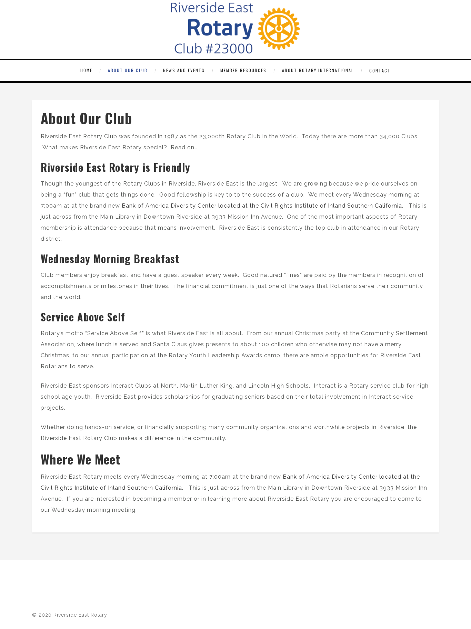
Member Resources (243, 70)
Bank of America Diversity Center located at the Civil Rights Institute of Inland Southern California (261, 205)
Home (86, 70)
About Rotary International (318, 70)
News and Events (184, 70)
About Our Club (128, 70)
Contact (380, 70)
